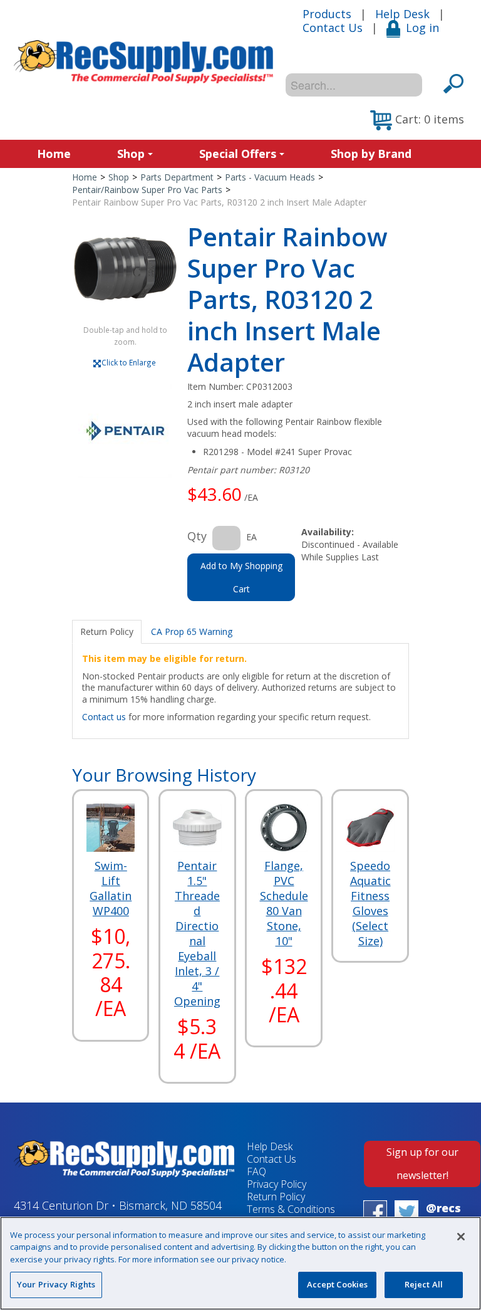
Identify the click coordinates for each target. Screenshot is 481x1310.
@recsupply (443, 1215)
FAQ (256, 1171)
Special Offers (237, 153)
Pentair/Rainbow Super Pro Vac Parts (147, 190)
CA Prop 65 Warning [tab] (191, 631)
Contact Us (333, 27)
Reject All (424, 1284)
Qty (197, 536)
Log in (422, 27)
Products (327, 13)
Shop (131, 153)
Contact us (104, 717)
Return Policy (276, 1196)
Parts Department (177, 177)
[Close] (461, 1236)
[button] (417, 120)
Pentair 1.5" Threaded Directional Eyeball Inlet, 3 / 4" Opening (197, 933)
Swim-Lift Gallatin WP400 (111, 888)
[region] (240, 1263)
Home (54, 153)
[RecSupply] (143, 61)
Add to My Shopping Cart (241, 577)
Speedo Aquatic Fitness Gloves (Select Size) (370, 903)
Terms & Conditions (291, 1209)
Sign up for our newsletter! (422, 1163)
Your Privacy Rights (56, 1284)
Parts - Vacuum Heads (270, 177)
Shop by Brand (371, 153)
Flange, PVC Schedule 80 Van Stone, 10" (284, 903)
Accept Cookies (337, 1284)
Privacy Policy (276, 1184)
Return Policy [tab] (106, 631)
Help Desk (402, 13)
